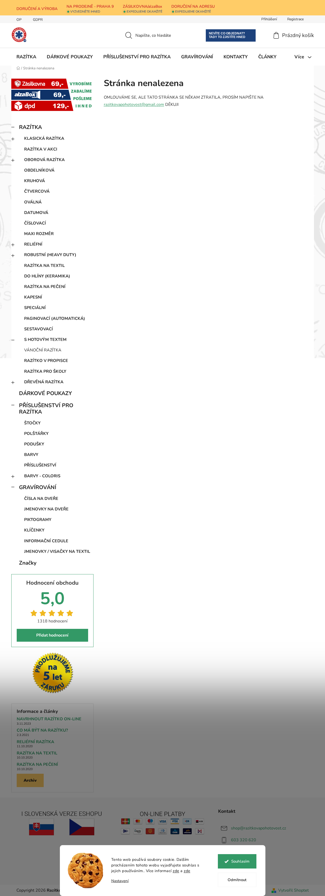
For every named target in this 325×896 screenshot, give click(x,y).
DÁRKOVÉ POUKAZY (45, 393)
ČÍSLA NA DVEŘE (41, 498)
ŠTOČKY (32, 423)
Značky (27, 562)
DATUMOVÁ (36, 213)
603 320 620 (243, 840)
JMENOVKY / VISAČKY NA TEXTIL (57, 551)
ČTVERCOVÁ (37, 191)
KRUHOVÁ (34, 181)
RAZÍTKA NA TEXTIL (44, 265)
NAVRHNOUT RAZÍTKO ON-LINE (49, 719)
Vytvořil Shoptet (293, 890)
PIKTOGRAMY (37, 519)
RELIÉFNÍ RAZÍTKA (35, 742)
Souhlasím (240, 861)
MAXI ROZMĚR (39, 234)
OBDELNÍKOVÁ (39, 170)
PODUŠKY (34, 444)
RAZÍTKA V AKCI (40, 149)
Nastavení (120, 881)
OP (19, 19)
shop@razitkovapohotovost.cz (258, 828)
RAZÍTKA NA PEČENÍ (45, 287)
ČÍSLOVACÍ (35, 223)
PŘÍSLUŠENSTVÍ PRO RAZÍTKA (46, 408)
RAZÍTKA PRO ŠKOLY (45, 371)
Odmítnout (237, 879)
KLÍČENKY (34, 530)
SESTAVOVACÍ (38, 329)
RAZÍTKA (30, 127)
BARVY (31, 455)
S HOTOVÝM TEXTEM (45, 339)
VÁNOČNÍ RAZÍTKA (42, 350)
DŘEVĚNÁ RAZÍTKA (43, 382)
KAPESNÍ (33, 297)
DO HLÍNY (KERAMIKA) (47, 276)
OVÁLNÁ (33, 202)
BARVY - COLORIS (42, 476)
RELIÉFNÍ (33, 244)
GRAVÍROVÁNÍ (37, 487)
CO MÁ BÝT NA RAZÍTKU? (42, 730)
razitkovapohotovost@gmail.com (134, 104)
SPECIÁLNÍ (35, 308)
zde (176, 870)
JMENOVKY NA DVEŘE (46, 509)
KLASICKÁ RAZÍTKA (44, 138)
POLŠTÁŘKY (36, 433)
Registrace (295, 19)
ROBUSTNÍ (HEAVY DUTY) (50, 255)
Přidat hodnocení (52, 635)
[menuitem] (26, 57)
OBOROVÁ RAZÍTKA (44, 160)
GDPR (38, 19)
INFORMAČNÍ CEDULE (46, 541)
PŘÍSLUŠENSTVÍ (40, 465)
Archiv (30, 780)
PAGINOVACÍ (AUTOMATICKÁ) (54, 318)
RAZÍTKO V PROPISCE (46, 360)
